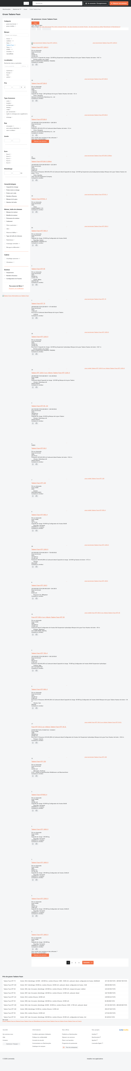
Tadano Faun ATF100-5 (39, 119)
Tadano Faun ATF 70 (38, 303)
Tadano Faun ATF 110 (10, 997)
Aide (4, 1037)
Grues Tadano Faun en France (73, 1021)
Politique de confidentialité (39, 1037)
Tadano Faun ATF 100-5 (39, 585)
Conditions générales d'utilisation (41, 1034)
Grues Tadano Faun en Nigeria (11, 1021)
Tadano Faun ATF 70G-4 (39, 653)
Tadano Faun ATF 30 (10, 1017)
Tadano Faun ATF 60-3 (38, 448)
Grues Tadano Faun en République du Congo (33, 1021)
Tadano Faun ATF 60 (10, 989)
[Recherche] (34, 3)
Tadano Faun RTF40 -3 (39, 199)
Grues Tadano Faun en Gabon (55, 1021)
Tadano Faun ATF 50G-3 (39, 231)
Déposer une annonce (40, 141)
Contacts (5, 1040)
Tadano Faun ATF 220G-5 (39, 898)
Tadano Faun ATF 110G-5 (39, 47)
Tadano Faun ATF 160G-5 (39, 829)
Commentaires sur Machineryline (41, 1043)
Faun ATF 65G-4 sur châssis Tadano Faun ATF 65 (48, 617)
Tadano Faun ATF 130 (38, 483)
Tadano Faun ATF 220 (38, 761)
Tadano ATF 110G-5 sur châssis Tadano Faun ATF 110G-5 (50, 373)
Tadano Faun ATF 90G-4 (39, 515)
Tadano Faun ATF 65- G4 (39, 406)
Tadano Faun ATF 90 (10, 1013)
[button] (33, 64)
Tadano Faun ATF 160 (10, 1009)
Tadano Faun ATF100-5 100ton (41, 161)
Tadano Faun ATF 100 (10, 1005)
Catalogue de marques (38, 1046)
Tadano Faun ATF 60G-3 (39, 689)
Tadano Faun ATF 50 (10, 1001)
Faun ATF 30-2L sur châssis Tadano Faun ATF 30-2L (48, 727)
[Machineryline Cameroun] (12, 3)
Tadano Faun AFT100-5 (39, 83)
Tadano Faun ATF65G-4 (39, 795)
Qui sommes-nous (8, 1034)
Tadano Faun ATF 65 (38, 269)
